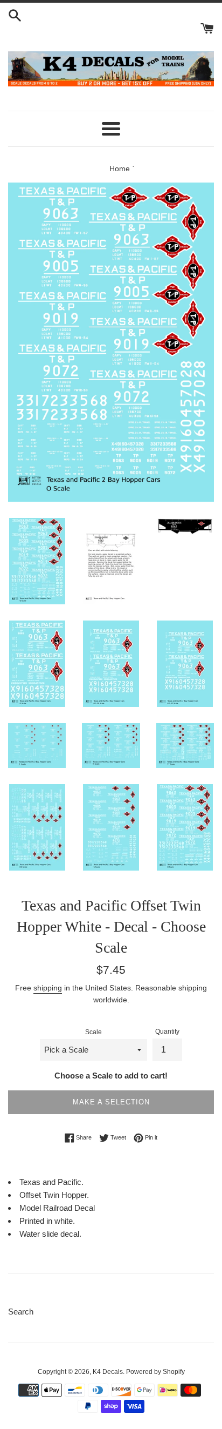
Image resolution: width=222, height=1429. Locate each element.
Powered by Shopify (155, 1372)
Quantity (167, 1031)
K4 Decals (108, 1372)
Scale (93, 1032)
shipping (47, 987)
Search (20, 1311)
